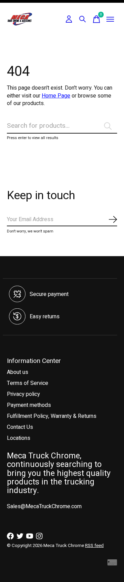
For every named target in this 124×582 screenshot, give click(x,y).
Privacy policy (23, 394)
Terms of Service (27, 383)
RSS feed (94, 545)
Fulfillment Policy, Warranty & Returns (51, 416)
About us (17, 372)
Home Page (56, 96)
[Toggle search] (83, 19)
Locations (18, 438)
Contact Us (20, 427)
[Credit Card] (112, 564)
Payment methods (29, 405)
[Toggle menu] (110, 19)
